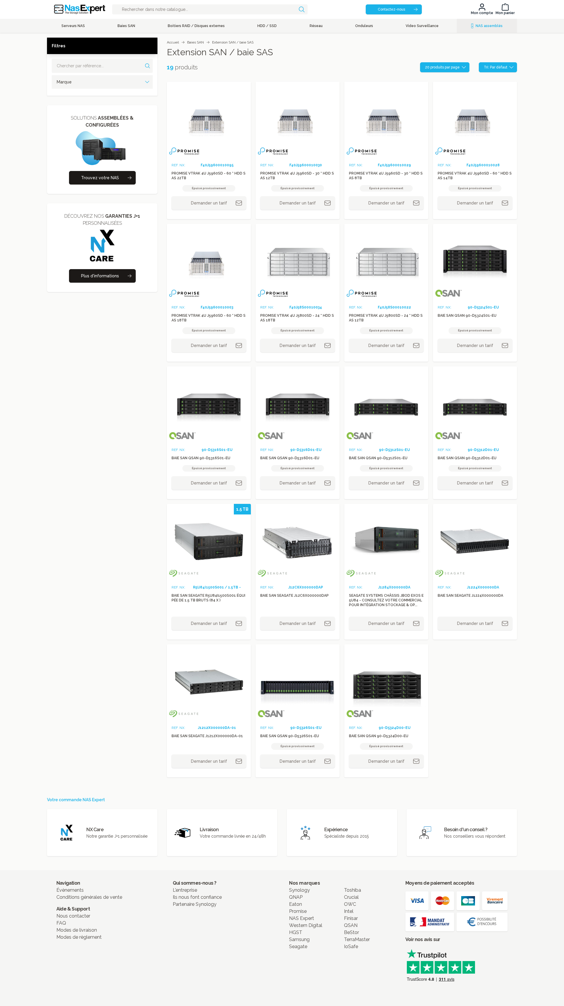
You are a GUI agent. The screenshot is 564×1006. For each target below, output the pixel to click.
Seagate (298, 946)
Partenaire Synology (194, 904)
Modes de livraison (76, 930)
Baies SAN (195, 42)
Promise (298, 911)
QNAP (296, 897)
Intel (348, 911)
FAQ (61, 923)
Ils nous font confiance (197, 897)
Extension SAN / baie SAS (233, 42)
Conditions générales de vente (89, 897)
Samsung (299, 939)
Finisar (351, 918)
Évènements (70, 890)
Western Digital (305, 925)
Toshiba (352, 890)
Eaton (295, 904)
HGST (295, 932)
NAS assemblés (489, 26)
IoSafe (351, 946)
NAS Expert (301, 918)
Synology (299, 890)
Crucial (351, 897)
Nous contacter (73, 916)
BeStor (351, 932)
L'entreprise (185, 890)
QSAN (350, 925)
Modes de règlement (79, 937)
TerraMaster (357, 939)
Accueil (173, 42)
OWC (350, 904)
